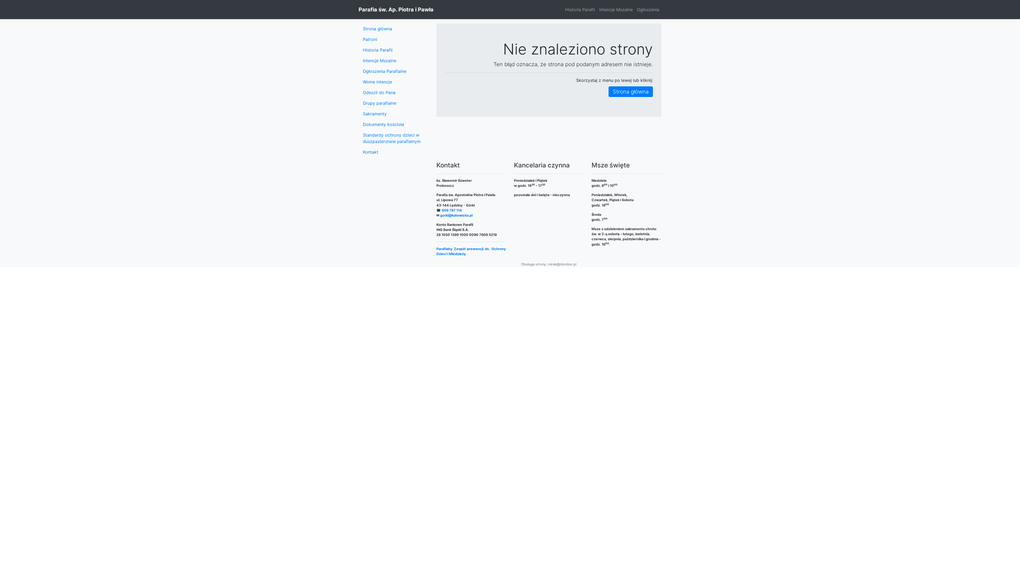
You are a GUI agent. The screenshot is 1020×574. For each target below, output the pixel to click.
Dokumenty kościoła (383, 124)
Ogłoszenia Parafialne (384, 71)
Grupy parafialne (379, 103)
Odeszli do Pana (379, 92)
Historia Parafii (580, 9)
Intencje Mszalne (616, 9)
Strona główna (631, 91)
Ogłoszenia (648, 9)
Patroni (370, 39)
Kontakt (370, 152)
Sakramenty (375, 113)
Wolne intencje (377, 82)
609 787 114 (452, 210)
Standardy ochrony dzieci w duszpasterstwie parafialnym (392, 138)
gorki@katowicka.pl (456, 215)
